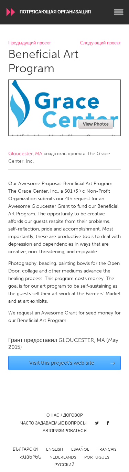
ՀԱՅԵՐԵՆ (30, 457)
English (54, 449)
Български (25, 449)
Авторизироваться (65, 430)
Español (80, 449)
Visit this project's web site (72, 363)
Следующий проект (100, 43)
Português (96, 457)
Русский (64, 464)
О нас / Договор (64, 415)
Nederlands (63, 457)
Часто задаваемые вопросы (53, 423)
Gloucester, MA (25, 154)
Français (106, 449)
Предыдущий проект (29, 43)
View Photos (96, 124)
